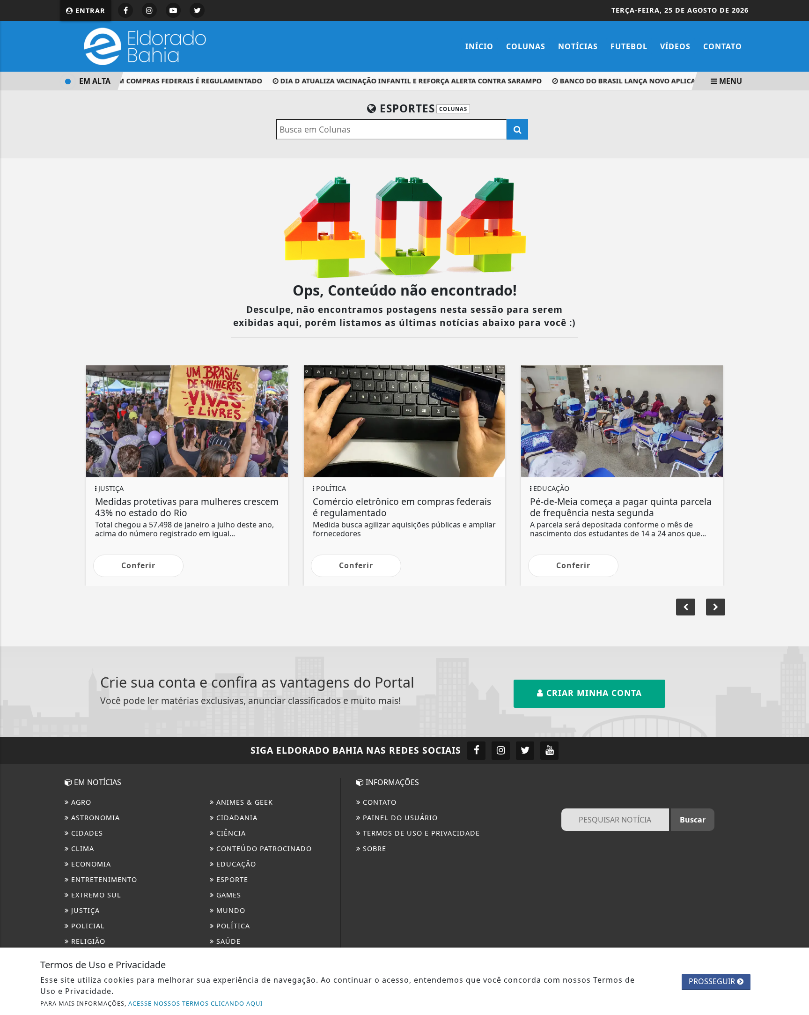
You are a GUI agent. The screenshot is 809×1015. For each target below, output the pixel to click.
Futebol (628, 46)
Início (479, 46)
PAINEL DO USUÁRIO (399, 817)
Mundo (229, 910)
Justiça (84, 910)
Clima (81, 848)
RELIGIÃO (87, 941)
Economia (90, 863)
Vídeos (675, 46)
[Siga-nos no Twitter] (525, 750)
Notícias (578, 46)
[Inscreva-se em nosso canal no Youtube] (549, 750)
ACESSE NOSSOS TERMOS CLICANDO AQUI (195, 1003)
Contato (722, 46)
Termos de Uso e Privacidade (420, 833)
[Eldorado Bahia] (142, 45)
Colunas (525, 46)
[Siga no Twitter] (197, 10)
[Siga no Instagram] (149, 10)
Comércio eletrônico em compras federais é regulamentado (137, 80)
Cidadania (235, 817)
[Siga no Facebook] (125, 10)
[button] (715, 607)
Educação (235, 863)
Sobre (373, 848)
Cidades (86, 833)
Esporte (231, 879)
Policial (87, 925)
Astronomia (94, 817)
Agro (80, 802)
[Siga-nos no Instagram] (501, 750)
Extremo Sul (95, 894)
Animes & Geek (243, 802)
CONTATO (378, 802)
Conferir (138, 565)
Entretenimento (103, 879)
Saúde (227, 941)
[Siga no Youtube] (173, 10)
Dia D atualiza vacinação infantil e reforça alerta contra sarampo (401, 80)
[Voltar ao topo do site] (794, 609)
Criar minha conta (593, 692)
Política (232, 925)
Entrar (89, 10)
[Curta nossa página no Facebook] (476, 750)
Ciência (230, 833)
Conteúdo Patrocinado (263, 848)
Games (227, 894)
